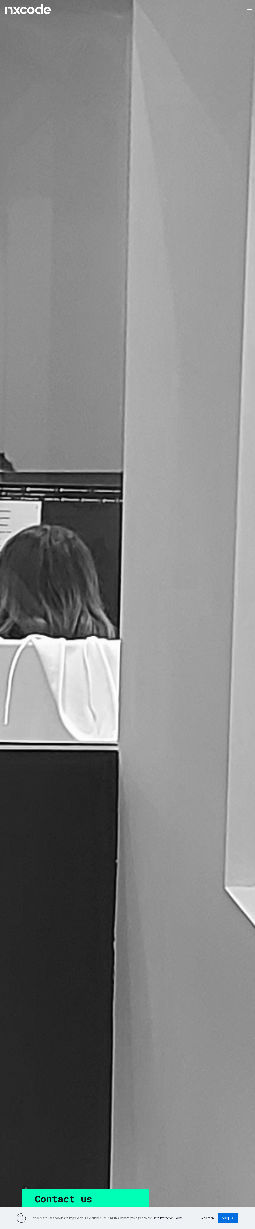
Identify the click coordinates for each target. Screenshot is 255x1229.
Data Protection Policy (167, 1218)
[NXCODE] (28, 9)
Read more (207, 1218)
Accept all (228, 1218)
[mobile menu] (249, 9)
